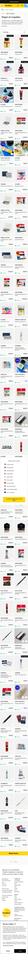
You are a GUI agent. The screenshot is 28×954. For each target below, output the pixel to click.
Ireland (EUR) (10, 477)
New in (16, 890)
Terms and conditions (7, 895)
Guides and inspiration (7, 890)
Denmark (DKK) (10, 470)
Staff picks (17, 891)
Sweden (16, 919)
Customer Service (6, 880)
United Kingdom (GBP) (12, 489)
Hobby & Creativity (18, 881)
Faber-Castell (17, 899)
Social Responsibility (7, 892)
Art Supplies (17, 880)
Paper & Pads (17, 885)
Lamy (15, 897)
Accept (20, 951)
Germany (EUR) (10, 483)
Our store (4, 885)
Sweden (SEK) (10, 464)
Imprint (3, 898)
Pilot (15, 896)
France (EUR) (10, 480)
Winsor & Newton (18, 902)
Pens (15, 883)
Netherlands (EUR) (11, 486)
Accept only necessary (8, 945)
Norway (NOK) (10, 467)
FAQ (3, 882)
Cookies (4, 900)
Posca (15, 901)
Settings (8, 951)
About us (4, 883)
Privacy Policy (5, 897)
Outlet (15, 888)
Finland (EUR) (10, 473)
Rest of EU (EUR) (10, 492)
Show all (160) (17, 904)
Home (2, 13)
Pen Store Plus (5, 888)
